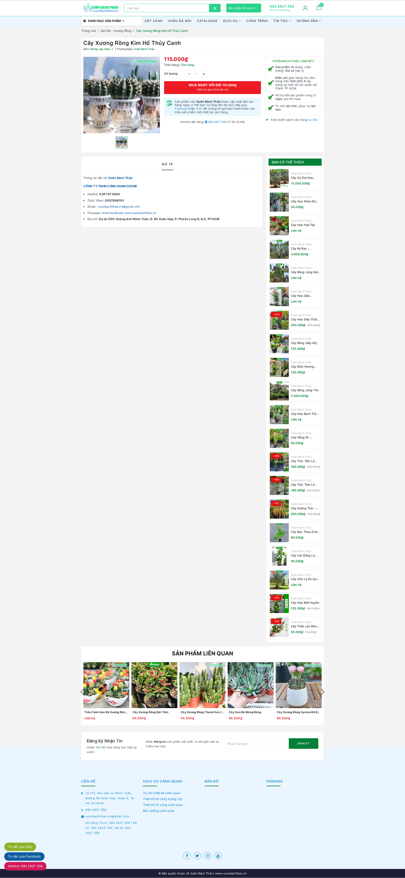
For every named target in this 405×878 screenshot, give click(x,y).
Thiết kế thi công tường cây (163, 799)
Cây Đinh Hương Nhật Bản (302, 367)
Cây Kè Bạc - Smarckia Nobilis (302, 249)
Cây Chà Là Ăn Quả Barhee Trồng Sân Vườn (305, 579)
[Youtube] (218, 855)
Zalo (199, 108)
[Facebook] (187, 855)
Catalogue (207, 21)
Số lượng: (171, 73)
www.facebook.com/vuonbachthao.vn (129, 213)
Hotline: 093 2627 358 (25, 866)
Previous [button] (82, 692)
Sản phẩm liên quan (202, 653)
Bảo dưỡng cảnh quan (159, 810)
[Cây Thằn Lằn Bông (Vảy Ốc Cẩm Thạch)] (279, 627)
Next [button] (323, 692)
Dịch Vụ (231, 21)
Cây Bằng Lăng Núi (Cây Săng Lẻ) (304, 272)
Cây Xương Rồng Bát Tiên (150, 712)
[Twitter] (197, 855)
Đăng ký (303, 743)
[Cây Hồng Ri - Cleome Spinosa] (279, 438)
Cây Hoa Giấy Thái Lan (304, 319)
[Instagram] (207, 855)
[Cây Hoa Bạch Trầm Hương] (279, 414)
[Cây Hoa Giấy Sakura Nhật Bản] (279, 296)
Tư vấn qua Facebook (24, 856)
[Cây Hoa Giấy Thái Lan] (279, 320)
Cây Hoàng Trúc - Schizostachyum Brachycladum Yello (305, 508)
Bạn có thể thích (288, 162)
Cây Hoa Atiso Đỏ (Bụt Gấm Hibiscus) (304, 201)
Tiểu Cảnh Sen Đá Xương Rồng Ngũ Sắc (106, 712)
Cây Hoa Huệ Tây (303, 225)
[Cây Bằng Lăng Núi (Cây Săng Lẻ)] (279, 273)
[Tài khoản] (305, 8)
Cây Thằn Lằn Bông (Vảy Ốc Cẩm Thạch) (305, 626)
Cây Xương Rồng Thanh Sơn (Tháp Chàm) (202, 712)
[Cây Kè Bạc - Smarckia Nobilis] (279, 249)
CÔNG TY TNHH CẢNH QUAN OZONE (110, 186)
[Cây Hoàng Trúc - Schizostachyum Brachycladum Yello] (279, 509)
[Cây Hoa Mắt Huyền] (279, 603)
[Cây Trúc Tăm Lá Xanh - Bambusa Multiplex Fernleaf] (279, 485)
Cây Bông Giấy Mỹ (304, 343)
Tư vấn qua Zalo (20, 847)
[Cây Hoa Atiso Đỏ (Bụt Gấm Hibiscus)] (279, 202)
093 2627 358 (217, 122)
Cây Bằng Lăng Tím (305, 390)
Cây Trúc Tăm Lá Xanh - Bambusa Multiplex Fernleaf (303, 485)
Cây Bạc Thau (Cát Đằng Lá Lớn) (304, 532)
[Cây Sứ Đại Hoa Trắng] (279, 178)
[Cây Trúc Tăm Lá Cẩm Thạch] (279, 461)
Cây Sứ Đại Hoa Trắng (302, 178)
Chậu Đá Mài (180, 21)
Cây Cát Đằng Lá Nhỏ (303, 556)
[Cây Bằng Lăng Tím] (279, 391)
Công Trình (257, 21)
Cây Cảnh (154, 21)
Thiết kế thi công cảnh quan (163, 805)
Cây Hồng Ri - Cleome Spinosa (302, 438)
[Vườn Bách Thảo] (101, 8)
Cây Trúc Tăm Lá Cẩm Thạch (303, 461)
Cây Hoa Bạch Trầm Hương (305, 414)
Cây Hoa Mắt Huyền (305, 602)
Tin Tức (281, 21)
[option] (121, 95)
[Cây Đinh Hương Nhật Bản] (279, 367)
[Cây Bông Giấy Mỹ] (279, 343)
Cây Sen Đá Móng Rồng (245, 712)
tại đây (313, 119)
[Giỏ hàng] (319, 9)
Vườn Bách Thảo (120, 178)
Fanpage (181, 108)
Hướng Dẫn (308, 21)
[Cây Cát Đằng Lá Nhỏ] (279, 556)
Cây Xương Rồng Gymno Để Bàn (299, 712)
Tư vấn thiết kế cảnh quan (161, 793)
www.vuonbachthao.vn (230, 873)
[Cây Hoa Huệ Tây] (279, 225)
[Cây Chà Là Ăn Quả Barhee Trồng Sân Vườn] (279, 579)
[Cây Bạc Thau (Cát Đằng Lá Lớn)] (279, 532)
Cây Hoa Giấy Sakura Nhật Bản (303, 296)
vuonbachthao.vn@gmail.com (119, 206)
